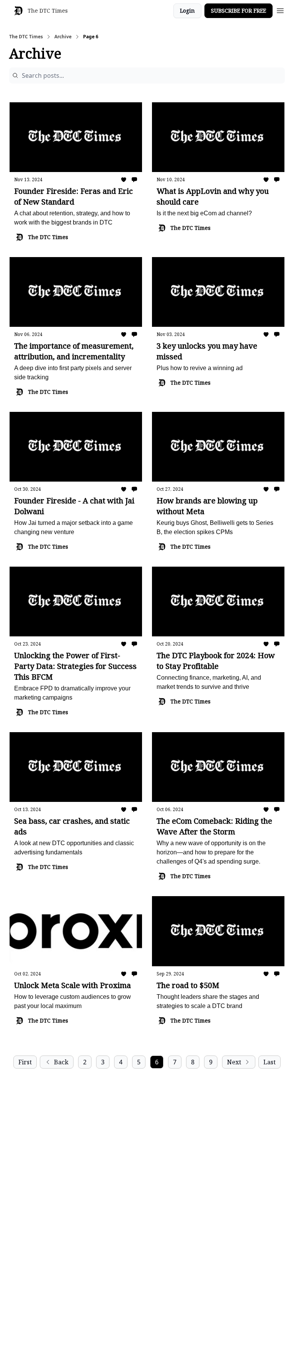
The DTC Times (26, 37)
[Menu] (280, 9)
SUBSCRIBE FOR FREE (238, 10)
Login (187, 10)
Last (269, 1062)
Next (234, 1062)
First (25, 1062)
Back (61, 1062)
